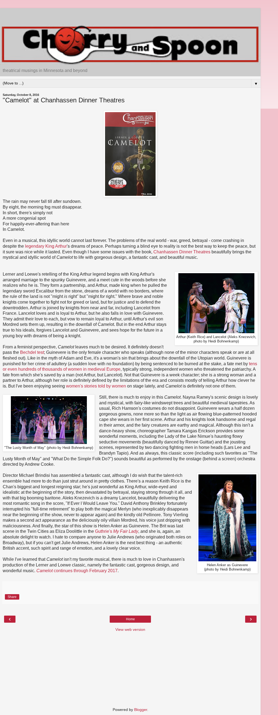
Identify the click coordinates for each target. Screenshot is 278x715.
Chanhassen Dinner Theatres (181, 252)
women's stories (81, 386)
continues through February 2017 (77, 570)
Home (130, 619)
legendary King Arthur (46, 246)
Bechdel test (32, 352)
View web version (130, 629)
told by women (112, 386)
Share (12, 597)
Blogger (140, 709)
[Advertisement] (130, 15)
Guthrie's (116, 531)
